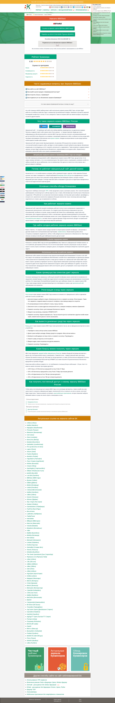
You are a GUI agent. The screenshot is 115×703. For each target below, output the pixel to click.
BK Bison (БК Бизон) (33, 604)
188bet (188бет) (32, 564)
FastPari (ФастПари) (33, 509)
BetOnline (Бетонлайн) (34, 597)
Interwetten (30, 518)
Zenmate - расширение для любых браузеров (41, 685)
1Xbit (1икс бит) (32, 593)
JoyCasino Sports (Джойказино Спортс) (40, 609)
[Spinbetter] (2, 197)
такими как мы (62, 231)
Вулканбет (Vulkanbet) (34, 631)
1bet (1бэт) (30, 569)
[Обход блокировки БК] (80, 659)
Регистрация (29, 294)
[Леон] (2, 191)
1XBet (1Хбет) (31, 423)
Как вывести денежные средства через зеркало (101, 27)
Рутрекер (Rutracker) (34, 621)
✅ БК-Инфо (29, 14)
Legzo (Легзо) (31, 449)
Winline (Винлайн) (32, 463)
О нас (80, 701)
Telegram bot (78, 7)
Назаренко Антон (33, 402)
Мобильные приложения (35, 699)
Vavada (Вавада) (32, 526)
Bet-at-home (31, 511)
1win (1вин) (30, 435)
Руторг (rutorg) (32, 619)
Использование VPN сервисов (37, 680)
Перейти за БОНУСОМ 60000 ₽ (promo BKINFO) (57, 34)
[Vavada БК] (2, 187)
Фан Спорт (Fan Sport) (34, 502)
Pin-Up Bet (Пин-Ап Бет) (35, 447)
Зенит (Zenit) (31, 451)
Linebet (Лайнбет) (33, 542)
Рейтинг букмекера (97, 6)
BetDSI (29, 600)
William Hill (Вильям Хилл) (35, 471)
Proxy (71, 7)
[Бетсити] (2, 193)
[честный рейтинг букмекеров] (34, 659)
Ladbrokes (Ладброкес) (34, 514)
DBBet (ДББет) (32, 483)
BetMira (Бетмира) (33, 535)
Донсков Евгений (33, 409)
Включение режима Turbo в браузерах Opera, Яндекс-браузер (47, 682)
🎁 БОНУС (44, 126)
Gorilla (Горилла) (32, 545)
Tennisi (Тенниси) (32, 550)
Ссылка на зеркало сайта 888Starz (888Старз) (57, 28)
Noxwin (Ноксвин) (32, 497)
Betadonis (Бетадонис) (34, 528)
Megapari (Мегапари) (33, 578)
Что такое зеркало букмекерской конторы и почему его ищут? (57, 104)
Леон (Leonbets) (32, 437)
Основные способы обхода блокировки (101, 15)
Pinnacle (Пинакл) (32, 430)
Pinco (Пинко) (31, 638)
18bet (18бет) (31, 566)
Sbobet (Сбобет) (32, 504)
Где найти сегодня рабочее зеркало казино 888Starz (102, 20)
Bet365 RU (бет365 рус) (35, 636)
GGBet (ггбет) (32, 576)
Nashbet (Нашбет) (33, 614)
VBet (28, 530)
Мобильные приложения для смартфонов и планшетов (45, 694)
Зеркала (54, 10)
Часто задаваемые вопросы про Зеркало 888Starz (101, 8)
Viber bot (65, 7)
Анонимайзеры (32, 692)
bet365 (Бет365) (32, 473)
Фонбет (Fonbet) (32, 456)
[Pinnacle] (2, 183)
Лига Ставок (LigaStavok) (35, 461)
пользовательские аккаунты (33, 218)
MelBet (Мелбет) (32, 425)
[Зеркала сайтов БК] (57, 659)
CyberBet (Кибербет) (34, 590)
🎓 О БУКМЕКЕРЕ (55, 126)
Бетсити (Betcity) (33, 439)
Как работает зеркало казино (99, 17)
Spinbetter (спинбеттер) (35, 444)
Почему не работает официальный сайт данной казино (101, 13)
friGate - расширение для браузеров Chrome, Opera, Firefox (46, 687)
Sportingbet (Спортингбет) (36, 468)
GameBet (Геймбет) (33, 612)
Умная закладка (54, 7)
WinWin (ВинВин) (32, 640)
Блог (80, 699)
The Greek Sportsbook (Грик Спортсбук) (40, 554)
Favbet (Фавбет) (32, 454)
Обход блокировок (65, 10)
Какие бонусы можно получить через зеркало (101, 30)
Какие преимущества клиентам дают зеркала (101, 23)
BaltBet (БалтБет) (33, 533)
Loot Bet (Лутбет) (33, 475)
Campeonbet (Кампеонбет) (36, 602)
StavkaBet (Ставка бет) (35, 547)
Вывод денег (29, 326)
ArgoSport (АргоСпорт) (34, 573)
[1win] (2, 189)
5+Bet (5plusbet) (32, 583)
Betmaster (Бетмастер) (35, 588)
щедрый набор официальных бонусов (50, 353)
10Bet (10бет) (31, 494)
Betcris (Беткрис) (32, 581)
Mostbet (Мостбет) (33, 442)
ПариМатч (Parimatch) (34, 459)
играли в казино (54, 138)
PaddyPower (31, 516)
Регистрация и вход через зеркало (100, 25)
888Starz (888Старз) (33, 478)
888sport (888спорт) (33, 521)
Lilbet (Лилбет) (32, 643)
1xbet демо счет (57, 701)
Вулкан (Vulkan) (32, 480)
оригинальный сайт (78, 283)
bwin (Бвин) (30, 537)
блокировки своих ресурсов (65, 175)
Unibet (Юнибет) (32, 487)
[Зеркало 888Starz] (57, 23)
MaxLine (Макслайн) (33, 523)
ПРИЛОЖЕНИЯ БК (81, 10)
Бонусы (46, 10)
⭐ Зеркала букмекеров (38, 14)
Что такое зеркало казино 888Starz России (102, 10)
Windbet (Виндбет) (33, 552)
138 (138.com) (31, 561)
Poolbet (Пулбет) (32, 633)
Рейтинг (39, 10)
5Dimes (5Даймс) (32, 499)
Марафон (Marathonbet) (34, 428)
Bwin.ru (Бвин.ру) (32, 628)
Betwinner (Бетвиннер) (34, 432)
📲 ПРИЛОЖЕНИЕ (69, 126)
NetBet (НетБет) (32, 492)
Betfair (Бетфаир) (33, 485)
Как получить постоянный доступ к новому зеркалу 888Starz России (102, 34)
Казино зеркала (57, 699)
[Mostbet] (2, 195)
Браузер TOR (31, 689)
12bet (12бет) (31, 559)
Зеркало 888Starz (57, 18)
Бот (60, 7)
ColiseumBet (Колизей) (34, 490)
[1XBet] (2, 176)
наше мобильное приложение (62, 393)
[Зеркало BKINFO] (27, 7)
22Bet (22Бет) (31, 571)
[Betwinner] (2, 185)
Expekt (29, 626)
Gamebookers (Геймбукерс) (36, 506)
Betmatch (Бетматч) (34, 540)
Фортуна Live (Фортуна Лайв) (37, 557)
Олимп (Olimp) (31, 466)
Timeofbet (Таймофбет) (34, 607)
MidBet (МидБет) (32, 595)
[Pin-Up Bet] (2, 199)
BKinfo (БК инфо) (32, 624)
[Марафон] (2, 181)
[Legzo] (2, 201)
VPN (47, 190)
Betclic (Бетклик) (32, 585)
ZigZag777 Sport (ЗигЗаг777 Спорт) (39, 616)
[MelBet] (2, 178)
